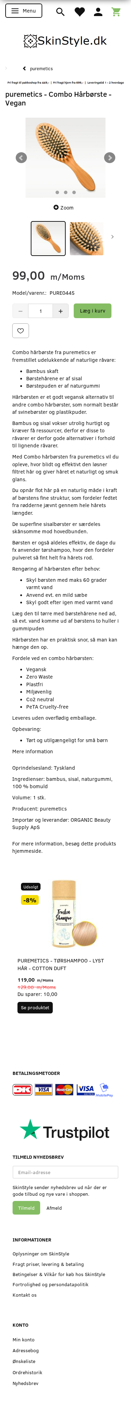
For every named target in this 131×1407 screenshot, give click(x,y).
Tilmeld (26, 1207)
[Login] (98, 11)
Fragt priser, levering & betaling (48, 1264)
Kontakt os (25, 1294)
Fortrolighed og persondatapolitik (50, 1284)
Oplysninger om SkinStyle (41, 1253)
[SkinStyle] (65, 40)
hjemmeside (26, 850)
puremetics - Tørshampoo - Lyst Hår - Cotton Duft (60, 964)
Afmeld (54, 1207)
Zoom (67, 207)
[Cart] (116, 11)
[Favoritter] (79, 11)
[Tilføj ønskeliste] (20, 330)
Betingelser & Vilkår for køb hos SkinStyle (59, 1274)
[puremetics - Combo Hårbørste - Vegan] (65, 158)
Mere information (32, 751)
